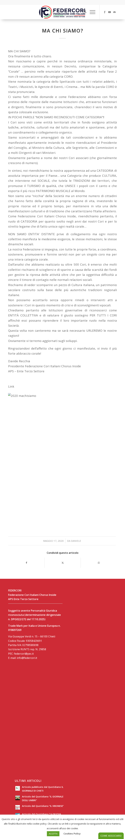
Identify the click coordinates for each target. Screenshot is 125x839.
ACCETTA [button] (53, 833)
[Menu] (90, 12)
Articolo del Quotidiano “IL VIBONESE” (43, 805)
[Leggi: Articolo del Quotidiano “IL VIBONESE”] (18, 807)
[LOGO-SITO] (62, 12)
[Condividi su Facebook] (26, 563)
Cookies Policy (72, 833)
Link (11, 386)
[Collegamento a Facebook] (104, 12)
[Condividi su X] (63, 563)
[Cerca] (83, 12)
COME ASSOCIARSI (111, 835)
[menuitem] (83, 12)
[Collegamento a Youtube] (109, 12)
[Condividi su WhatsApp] (99, 563)
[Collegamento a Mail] (114, 12)
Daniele (76, 540)
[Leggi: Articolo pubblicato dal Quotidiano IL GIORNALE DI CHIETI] (18, 788)
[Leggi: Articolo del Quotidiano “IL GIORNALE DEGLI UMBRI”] (18, 798)
